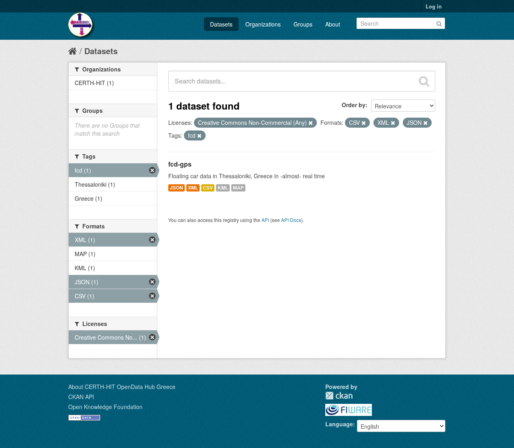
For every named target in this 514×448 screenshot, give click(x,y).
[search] (424, 81)
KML (223, 187)
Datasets (221, 24)
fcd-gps (180, 164)
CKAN (339, 395)
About (332, 24)
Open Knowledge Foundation (105, 407)
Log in (434, 6)
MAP (238, 187)
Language (339, 424)
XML (193, 187)
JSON (176, 187)
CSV (208, 187)
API (265, 219)
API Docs (291, 219)
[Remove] (310, 123)
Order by (353, 105)
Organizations (263, 24)
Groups (303, 24)
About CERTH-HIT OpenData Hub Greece (121, 387)
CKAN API (81, 397)
